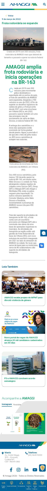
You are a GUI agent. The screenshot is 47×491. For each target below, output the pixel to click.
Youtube (17, 404)
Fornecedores (21, 486)
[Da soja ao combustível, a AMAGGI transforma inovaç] (34, 423)
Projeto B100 (3, 486)
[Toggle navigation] (3, 4)
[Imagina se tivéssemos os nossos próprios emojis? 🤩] (12, 423)
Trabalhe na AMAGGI (28, 487)
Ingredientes (42, 486)
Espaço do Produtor (34, 487)
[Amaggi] (23, 4)
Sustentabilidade (11, 486)
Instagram (7, 404)
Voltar (10, 16)
